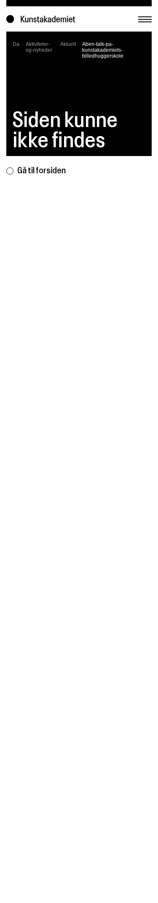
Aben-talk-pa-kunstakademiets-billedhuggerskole (102, 50)
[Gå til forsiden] (42, 19)
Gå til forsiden (41, 170)
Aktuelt (68, 44)
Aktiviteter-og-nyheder (39, 47)
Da (16, 44)
